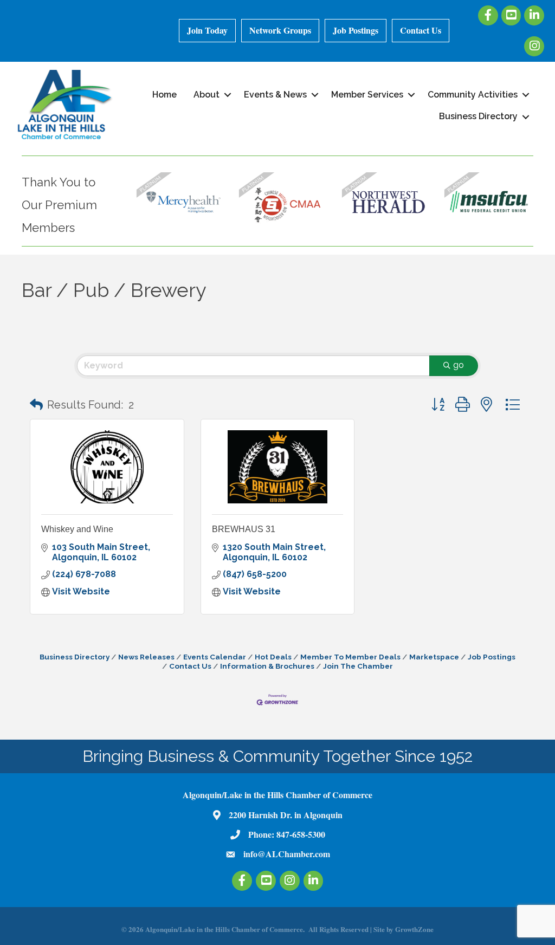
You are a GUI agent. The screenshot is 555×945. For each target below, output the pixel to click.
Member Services (367, 94)
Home (164, 94)
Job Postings (355, 30)
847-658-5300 (300, 834)
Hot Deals (273, 656)
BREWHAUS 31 (243, 529)
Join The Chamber (358, 666)
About (206, 94)
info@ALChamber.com (286, 853)
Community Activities (473, 94)
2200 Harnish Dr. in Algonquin (286, 814)
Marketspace (434, 656)
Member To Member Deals (350, 656)
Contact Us (420, 30)
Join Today (207, 30)
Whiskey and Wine (77, 529)
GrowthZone (414, 929)
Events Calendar (214, 656)
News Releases (146, 656)
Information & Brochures (267, 666)
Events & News (275, 94)
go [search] (458, 365)
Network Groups (280, 30)
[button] (36, 405)
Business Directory (478, 116)
